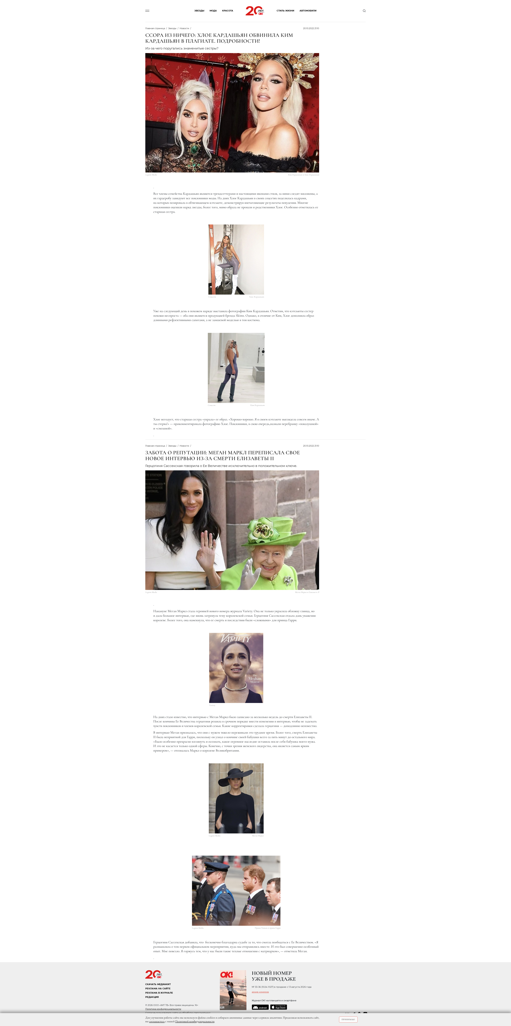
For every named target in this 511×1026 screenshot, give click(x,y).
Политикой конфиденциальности (194, 1021)
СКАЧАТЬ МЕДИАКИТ (158, 984)
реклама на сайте (157, 988)
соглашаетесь (157, 1021)
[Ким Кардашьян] (236, 368)
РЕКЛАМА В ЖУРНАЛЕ (159, 993)
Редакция (152, 997)
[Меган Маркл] (236, 798)
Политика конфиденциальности (163, 1009)
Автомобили (308, 11)
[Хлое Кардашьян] (236, 259)
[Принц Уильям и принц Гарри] (236, 891)
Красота (227, 11)
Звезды (199, 11)
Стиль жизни (285, 11)
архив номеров (260, 992)
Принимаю (348, 1019)
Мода (213, 11)
